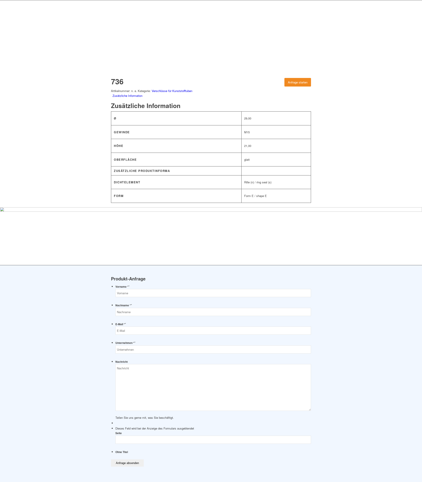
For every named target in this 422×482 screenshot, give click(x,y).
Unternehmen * (125, 343)
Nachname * (123, 305)
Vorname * (122, 287)
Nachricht (121, 362)
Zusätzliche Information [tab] (127, 96)
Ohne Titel (121, 452)
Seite (118, 433)
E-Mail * (120, 324)
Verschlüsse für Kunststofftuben (172, 91)
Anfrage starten (297, 82)
